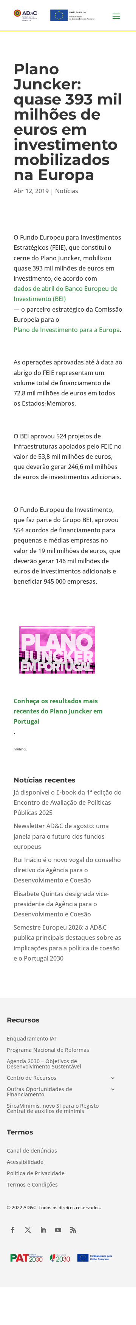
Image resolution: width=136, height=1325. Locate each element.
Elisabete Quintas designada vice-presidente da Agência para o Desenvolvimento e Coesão (61, 904)
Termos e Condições (32, 1185)
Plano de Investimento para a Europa (67, 330)
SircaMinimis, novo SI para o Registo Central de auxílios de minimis (53, 1108)
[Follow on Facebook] (13, 1230)
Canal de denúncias (32, 1151)
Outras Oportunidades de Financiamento (39, 1092)
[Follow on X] (28, 1230)
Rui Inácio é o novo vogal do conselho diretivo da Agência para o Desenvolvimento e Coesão (67, 870)
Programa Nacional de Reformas (48, 1050)
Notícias (66, 191)
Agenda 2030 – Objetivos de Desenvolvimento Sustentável (44, 1064)
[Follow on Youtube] (58, 1230)
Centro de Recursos (31, 1078)
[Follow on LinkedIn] (43, 1230)
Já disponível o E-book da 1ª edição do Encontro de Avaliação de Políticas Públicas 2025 (68, 802)
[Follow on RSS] (73, 1230)
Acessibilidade (25, 1162)
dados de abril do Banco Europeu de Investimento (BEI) (65, 293)
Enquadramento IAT (32, 1039)
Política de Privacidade (36, 1174)
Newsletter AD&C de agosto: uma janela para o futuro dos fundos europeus (61, 836)
